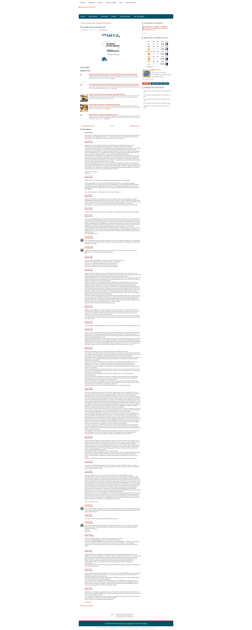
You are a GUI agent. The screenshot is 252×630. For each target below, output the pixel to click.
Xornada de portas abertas (103, 23)
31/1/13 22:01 (88, 471)
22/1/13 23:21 (88, 141)
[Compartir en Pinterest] (89, 67)
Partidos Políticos (131, 2)
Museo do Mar (90, 23)
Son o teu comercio (139, 16)
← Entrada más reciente (87, 125)
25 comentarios (103, 30)
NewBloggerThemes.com (148, 628)
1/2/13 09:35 (88, 504)
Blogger (145, 623)
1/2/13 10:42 (88, 514)
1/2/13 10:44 (88, 534)
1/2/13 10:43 (88, 521)
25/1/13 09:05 (88, 436)
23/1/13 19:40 (88, 176)
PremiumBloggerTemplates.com (132, 628)
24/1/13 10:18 (88, 246)
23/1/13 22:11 (88, 214)
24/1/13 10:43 (88, 256)
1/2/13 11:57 (88, 569)
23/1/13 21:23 (88, 207)
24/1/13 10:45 (88, 269)
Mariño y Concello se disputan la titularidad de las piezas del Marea (107, 94)
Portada (83, 16)
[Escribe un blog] (83, 67)
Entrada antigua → (135, 125)
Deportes (100, 2)
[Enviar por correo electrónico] (81, 67)
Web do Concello (93, 16)
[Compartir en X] (85, 67)
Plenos (121, 2)
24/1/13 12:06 (88, 388)
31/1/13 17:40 (88, 461)
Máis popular (155, 83)
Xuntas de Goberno (111, 2)
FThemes (105, 628)
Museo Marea (104, 16)
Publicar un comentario (86, 605)
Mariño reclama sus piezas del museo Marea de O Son (103, 114)
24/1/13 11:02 (88, 305)
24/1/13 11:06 (88, 321)
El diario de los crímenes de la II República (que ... (157, 103)
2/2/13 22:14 (88, 602)
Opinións (146, 83)
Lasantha (120, 628)
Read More (112, 78)
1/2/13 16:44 (88, 587)
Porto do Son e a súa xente (125, 623)
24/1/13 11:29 (88, 347)
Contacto (83, 2)
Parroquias (92, 2)
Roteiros (114, 16)
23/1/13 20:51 (88, 194)
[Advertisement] (157, 140)
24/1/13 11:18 (88, 328)
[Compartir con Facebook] (87, 67)
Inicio (112, 125)
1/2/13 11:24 (88, 550)
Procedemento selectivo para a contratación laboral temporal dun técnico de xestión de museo (114, 84)
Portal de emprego (125, 16)
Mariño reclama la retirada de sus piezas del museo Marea (104, 104)
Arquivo (165, 83)
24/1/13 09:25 (88, 236)
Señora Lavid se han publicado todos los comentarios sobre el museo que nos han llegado (113, 74)
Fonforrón (85, 30)
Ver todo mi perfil (148, 79)
